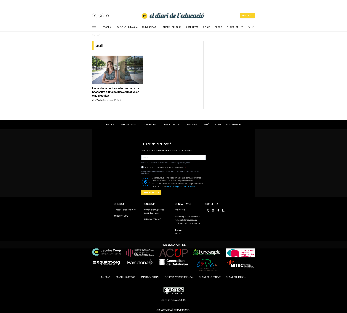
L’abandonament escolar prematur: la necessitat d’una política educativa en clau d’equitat (115, 92)
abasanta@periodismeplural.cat (187, 216)
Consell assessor (125, 277)
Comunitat (192, 27)
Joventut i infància (127, 27)
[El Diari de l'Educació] (173, 15)
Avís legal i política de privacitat (173, 310)
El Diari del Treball (236, 277)
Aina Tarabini (98, 100)
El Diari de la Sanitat (210, 277)
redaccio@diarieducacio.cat (186, 220)
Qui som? (105, 277)
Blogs (218, 27)
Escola (107, 27)
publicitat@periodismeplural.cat (187, 223)
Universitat (149, 27)
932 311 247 (179, 233)
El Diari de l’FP (235, 27)
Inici (93, 35)
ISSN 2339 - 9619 (121, 216)
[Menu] (94, 27)
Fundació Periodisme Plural (125, 210)
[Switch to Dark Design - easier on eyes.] (249, 27)
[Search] (253, 27)
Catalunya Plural (149, 277)
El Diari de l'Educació (152, 219)
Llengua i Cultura (171, 27)
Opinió (206, 27)
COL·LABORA (247, 16)
